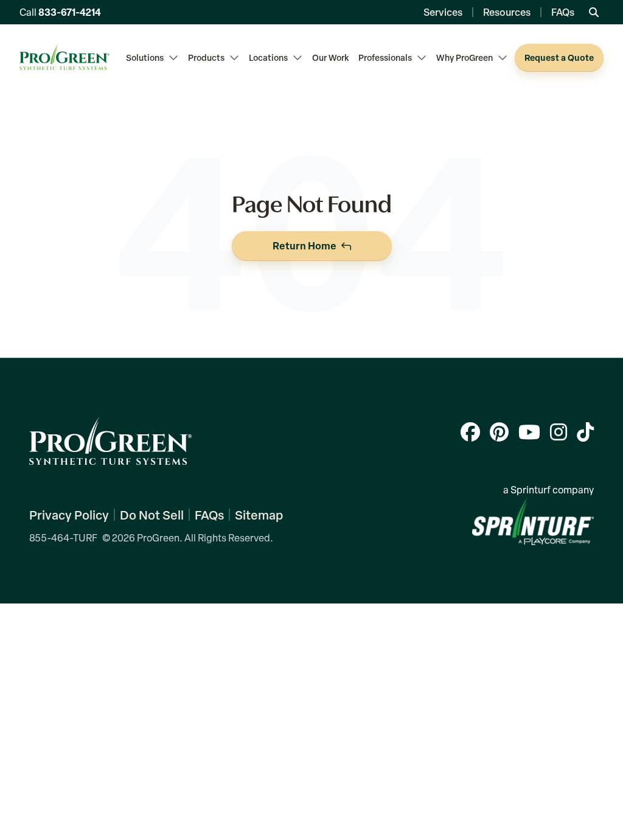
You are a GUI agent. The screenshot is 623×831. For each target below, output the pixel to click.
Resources (507, 12)
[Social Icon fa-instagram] (558, 431)
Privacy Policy (69, 514)
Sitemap (259, 514)
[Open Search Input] (594, 12)
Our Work (330, 57)
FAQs (562, 12)
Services (442, 12)
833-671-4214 (69, 12)
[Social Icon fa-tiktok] (585, 431)
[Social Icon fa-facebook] (470, 431)
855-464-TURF (63, 537)
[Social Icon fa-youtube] (529, 431)
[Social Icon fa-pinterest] (499, 431)
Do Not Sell (152, 514)
